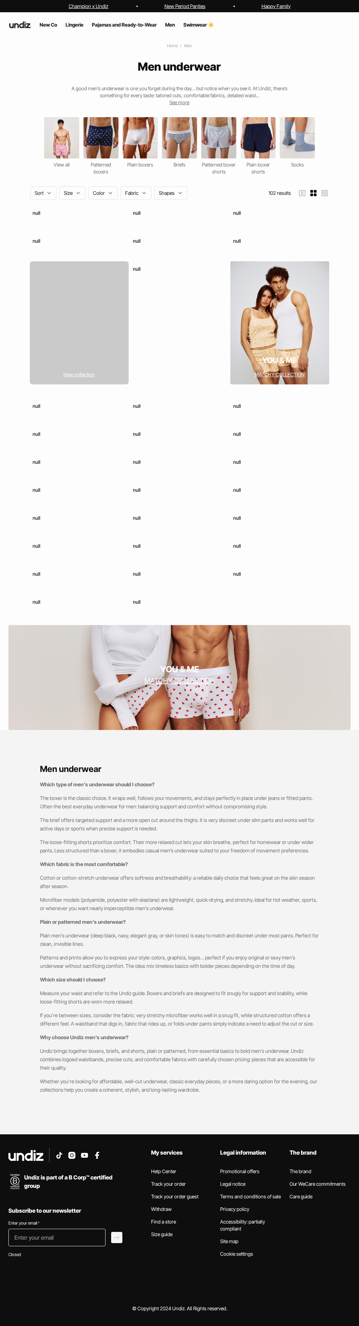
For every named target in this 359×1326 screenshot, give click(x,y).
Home (172, 45)
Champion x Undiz (88, 6)
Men (188, 45)
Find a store (163, 1222)
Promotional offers (239, 1171)
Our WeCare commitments (318, 1184)
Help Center (163, 1171)
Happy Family (276, 6)
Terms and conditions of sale (250, 1196)
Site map (229, 1241)
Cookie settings (236, 1254)
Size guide (161, 1234)
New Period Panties (184, 6)
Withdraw (161, 1209)
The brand (300, 1171)
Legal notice (232, 1184)
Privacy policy (234, 1209)
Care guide (301, 1196)
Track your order (168, 1184)
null (36, 213)
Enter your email (24, 1223)
